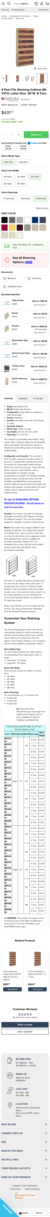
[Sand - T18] (43, 227)
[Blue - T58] (35, 220)
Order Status (44, 10)
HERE (28, 262)
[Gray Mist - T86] (4, 235)
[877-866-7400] (25, 1062)
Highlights (23, 398)
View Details (12, 989)
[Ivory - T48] (20, 235)
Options (38, 1212)
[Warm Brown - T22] (35, 227)
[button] (45, 972)
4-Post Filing (6, 18)
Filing (35, 16)
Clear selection (42, 208)
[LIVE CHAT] (25, 1092)
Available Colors (15, 286)
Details (14, 303)
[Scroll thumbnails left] (3, 78)
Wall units (20, 18)
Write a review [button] (25, 1024)
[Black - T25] (4, 220)
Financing (5, 10)
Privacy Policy (15, 1189)
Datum (27, 99)
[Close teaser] (20, 1213)
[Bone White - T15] (12, 235)
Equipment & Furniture (20, 16)
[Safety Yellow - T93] (12, 227)
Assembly (36, 278)
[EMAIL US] (25, 1077)
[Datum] (10, 99)
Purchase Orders (18, 10)
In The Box (38, 398)
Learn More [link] (42, 143)
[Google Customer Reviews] (25, 1195)
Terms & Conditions (32, 1189)
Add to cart (36, 134)
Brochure (12, 278)
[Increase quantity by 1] (19, 134)
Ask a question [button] (25, 1031)
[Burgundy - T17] (20, 227)
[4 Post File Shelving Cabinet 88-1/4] (17, 78)
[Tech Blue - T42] (43, 220)
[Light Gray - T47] (20, 220)
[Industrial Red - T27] (4, 227)
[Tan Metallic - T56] (27, 227)
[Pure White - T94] (27, 220)
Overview (8, 398)
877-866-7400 (36, 4)
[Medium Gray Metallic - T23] (12, 220)
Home (4, 16)
